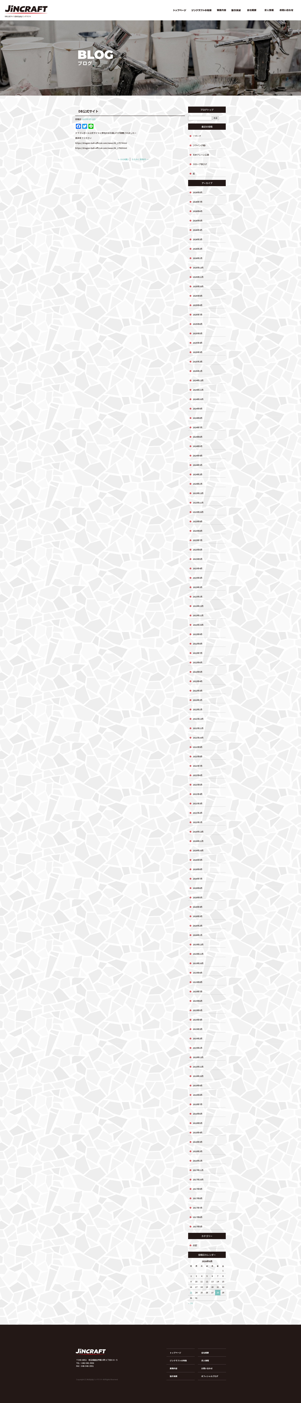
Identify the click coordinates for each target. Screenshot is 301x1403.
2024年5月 (197, 446)
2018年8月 (197, 1094)
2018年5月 (197, 1123)
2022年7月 (197, 653)
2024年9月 (197, 408)
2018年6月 (197, 1113)
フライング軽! (199, 145)
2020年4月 (197, 906)
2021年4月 (197, 794)
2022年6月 (197, 662)
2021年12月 (198, 718)
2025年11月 (198, 276)
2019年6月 (197, 1000)
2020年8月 (197, 869)
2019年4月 (197, 1019)
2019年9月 (197, 972)
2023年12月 (198, 493)
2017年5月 (197, 1226)
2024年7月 (197, 427)
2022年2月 (197, 700)
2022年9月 (197, 634)
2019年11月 (198, 953)
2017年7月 (197, 1207)
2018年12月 (198, 1057)
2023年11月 (198, 502)
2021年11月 (198, 728)
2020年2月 (197, 925)
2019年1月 (197, 1047)
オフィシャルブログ (209, 1376)
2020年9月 (197, 859)
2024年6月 (197, 436)
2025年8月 (197, 305)
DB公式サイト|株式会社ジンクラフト (18, 16)
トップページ (179, 10)
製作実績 (236, 10)
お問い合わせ (286, 10)
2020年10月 (198, 850)
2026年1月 (197, 258)
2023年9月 (197, 521)
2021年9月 (197, 747)
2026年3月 (197, 239)
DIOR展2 (123, 159)
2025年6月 (197, 323)
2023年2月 (197, 587)
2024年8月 (197, 417)
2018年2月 (197, 1151)
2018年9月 (197, 1085)
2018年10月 (198, 1076)
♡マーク (197, 135)
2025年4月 (197, 342)
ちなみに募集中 (140, 159)
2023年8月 (197, 530)
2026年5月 (197, 220)
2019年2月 (197, 1038)
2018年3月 (197, 1141)
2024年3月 (197, 464)
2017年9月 (197, 1188)
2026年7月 (197, 201)
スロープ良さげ (200, 164)
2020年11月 (198, 841)
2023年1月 (197, 596)
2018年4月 (197, 1132)
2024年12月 (198, 380)
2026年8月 (197, 192)
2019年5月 (197, 1010)
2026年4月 (197, 229)
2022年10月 (198, 624)
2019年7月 (197, 991)
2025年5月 (197, 333)
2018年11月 (198, 1066)
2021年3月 (197, 803)
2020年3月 (197, 916)
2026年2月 (197, 248)
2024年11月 (198, 389)
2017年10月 (198, 1179)
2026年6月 (197, 211)
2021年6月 (197, 775)
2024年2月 (197, 474)
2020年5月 (197, 897)
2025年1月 (197, 370)
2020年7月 (197, 878)
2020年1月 (197, 935)
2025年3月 (197, 352)
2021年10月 (198, 737)
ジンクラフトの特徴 (201, 10)
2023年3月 (197, 577)
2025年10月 (198, 286)
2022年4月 (197, 681)
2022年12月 (198, 606)
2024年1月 (197, 483)
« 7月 (190, 1303)
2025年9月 (197, 295)
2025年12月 (198, 267)
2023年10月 (198, 511)
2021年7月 (197, 765)
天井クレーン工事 (201, 154)
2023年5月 (197, 559)
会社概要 (251, 10)
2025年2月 (197, 361)
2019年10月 (198, 963)
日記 (195, 1245)
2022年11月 (198, 615)
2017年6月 (197, 1217)
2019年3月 (197, 1029)
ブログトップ (207, 109)
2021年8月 (197, 756)
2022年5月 (197, 671)
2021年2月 (197, 812)
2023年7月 (197, 540)
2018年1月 (197, 1160)
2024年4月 (197, 455)
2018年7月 (197, 1104)
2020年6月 (197, 888)
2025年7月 (197, 314)
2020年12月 (198, 831)
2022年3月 (197, 690)
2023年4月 (197, 568)
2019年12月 (198, 944)
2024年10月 (198, 399)
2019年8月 (197, 982)
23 (191, 1292)
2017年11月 (198, 1170)
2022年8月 (197, 643)
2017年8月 (197, 1198)
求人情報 (268, 10)
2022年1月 (197, 709)
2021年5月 (197, 784)
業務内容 (222, 10)
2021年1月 (197, 822)
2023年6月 (197, 549)
